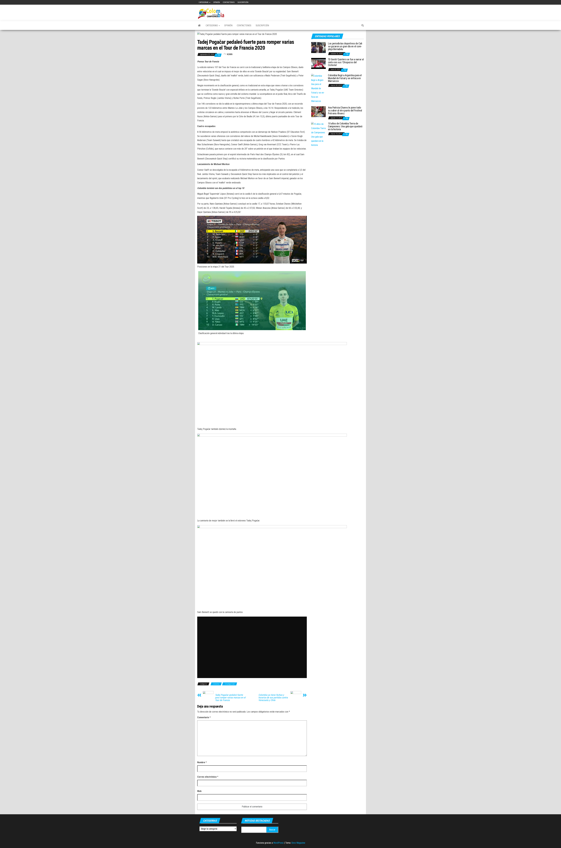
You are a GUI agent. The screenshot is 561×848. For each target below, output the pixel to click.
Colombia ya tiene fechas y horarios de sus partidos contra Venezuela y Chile (273, 698)
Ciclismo (216, 684)
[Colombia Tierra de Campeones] (199, 25)
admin (229, 54)
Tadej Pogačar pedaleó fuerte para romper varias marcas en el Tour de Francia (230, 698)
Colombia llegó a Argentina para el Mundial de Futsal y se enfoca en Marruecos (345, 78)
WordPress (278, 842)
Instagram (363, 2)
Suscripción (243, 2)
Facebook (349, 2)
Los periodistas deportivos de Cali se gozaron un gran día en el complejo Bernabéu (345, 46)
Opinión (216, 2)
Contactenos (229, 2)
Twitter (359, 2)
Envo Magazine (298, 842)
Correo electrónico (207, 776)
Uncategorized (229, 684)
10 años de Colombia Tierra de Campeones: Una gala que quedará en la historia (345, 126)
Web (199, 791)
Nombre (202, 762)
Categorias (204, 2)
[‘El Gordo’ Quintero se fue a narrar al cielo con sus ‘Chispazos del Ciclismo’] (318, 63)
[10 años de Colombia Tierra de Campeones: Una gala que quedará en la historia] (318, 134)
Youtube (354, 2)
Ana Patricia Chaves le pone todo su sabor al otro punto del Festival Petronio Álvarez (345, 110)
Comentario (204, 717)
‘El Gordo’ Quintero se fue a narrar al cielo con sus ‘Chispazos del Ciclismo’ (346, 62)
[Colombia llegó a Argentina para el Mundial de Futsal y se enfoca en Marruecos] (318, 88)
